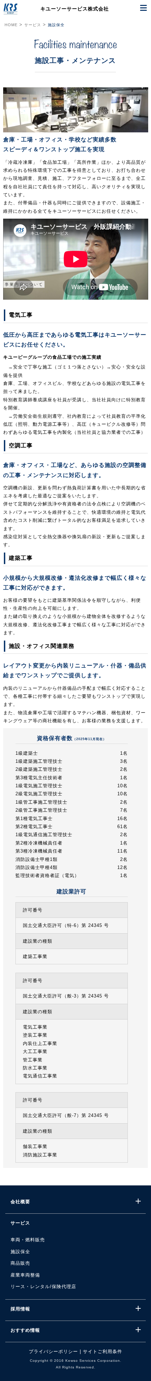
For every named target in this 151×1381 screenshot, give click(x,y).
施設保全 (56, 25)
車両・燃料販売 (28, 1239)
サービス (32, 25)
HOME (11, 25)
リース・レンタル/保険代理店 (43, 1286)
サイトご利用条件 (102, 1351)
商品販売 (20, 1263)
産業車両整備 (25, 1275)
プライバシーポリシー (53, 1351)
